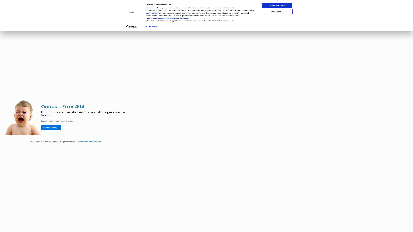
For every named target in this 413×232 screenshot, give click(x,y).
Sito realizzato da (89, 141)
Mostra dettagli (152, 27)
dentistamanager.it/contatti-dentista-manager (171, 18)
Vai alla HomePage (51, 128)
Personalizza (276, 12)
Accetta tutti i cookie (277, 5)
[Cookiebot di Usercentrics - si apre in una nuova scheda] (131, 26)
